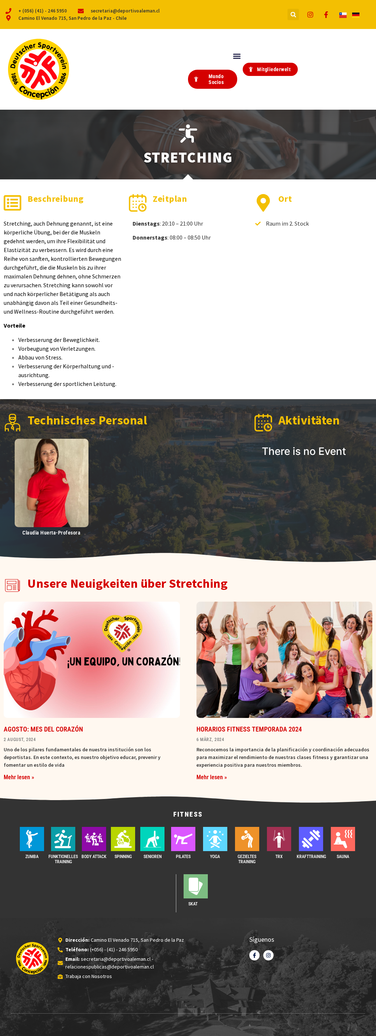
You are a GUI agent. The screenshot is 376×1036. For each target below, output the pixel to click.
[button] (293, 14)
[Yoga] (215, 839)
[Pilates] (183, 839)
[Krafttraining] (311, 839)
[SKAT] (196, 886)
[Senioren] (152, 839)
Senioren (153, 856)
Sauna (343, 856)
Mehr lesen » (19, 777)
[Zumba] (32, 839)
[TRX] (279, 839)
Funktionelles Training (63, 859)
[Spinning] (123, 839)
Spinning (123, 856)
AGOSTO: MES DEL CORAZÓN (43, 729)
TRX (279, 856)
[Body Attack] (94, 839)
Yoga (215, 856)
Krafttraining (311, 856)
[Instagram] (268, 955)
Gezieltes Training (247, 859)
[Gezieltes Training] (247, 839)
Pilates (183, 856)
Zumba (32, 856)
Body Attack (94, 856)
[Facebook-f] (254, 955)
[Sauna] (343, 839)
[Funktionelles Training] (63, 839)
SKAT (193, 903)
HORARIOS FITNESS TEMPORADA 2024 (249, 729)
